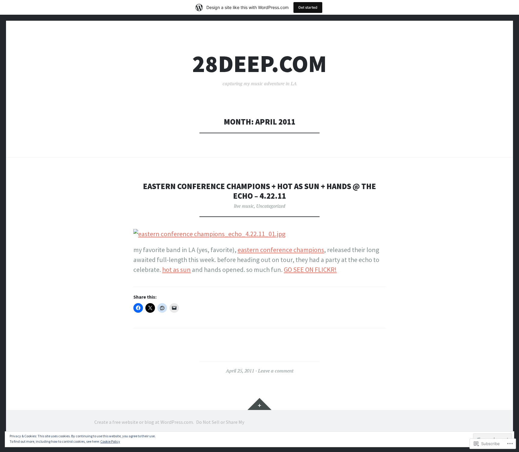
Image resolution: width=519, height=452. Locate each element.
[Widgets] (259, 404)
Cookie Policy (110, 441)
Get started (307, 7)
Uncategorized (270, 206)
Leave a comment (275, 370)
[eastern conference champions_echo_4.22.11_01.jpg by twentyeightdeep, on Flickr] (209, 234)
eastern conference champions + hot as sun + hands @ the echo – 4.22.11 (259, 191)
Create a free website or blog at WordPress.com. (144, 422)
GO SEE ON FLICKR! (310, 269)
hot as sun (176, 269)
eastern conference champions (281, 250)
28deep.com (259, 64)
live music (244, 206)
